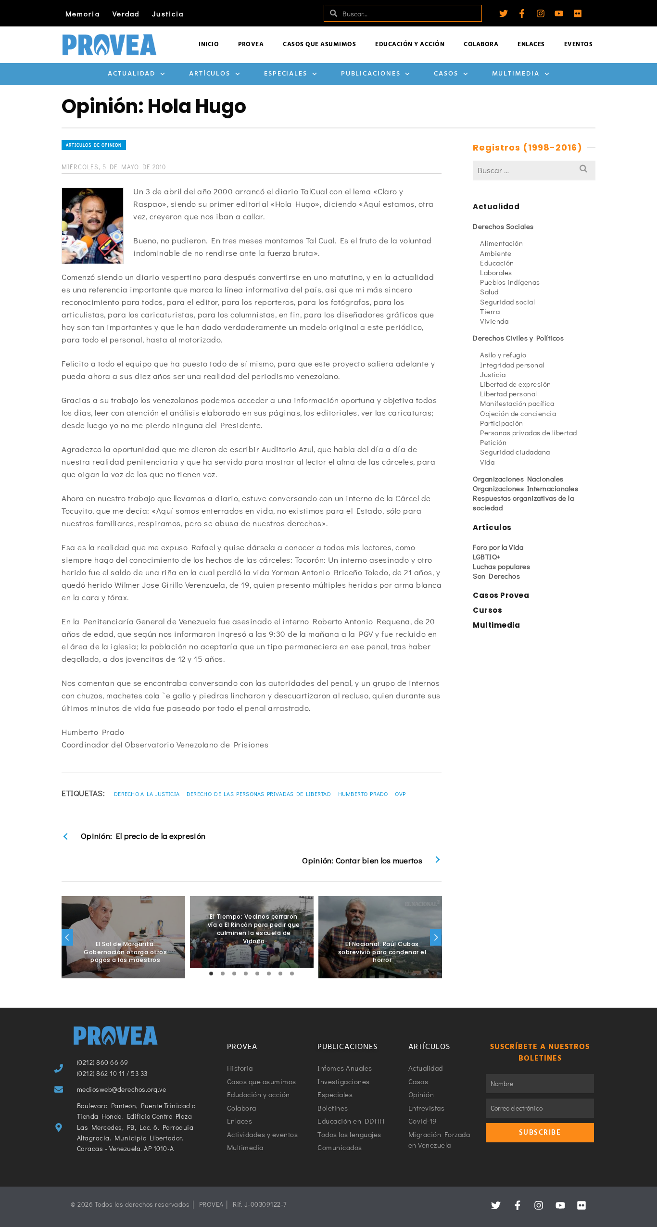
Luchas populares (501, 566)
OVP (400, 793)
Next (436, 937)
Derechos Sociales (503, 226)
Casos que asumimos (319, 44)
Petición (493, 442)
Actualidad (131, 73)
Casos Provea (501, 595)
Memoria (82, 13)
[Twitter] (503, 13)
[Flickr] (577, 13)
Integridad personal (512, 364)
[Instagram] (540, 13)
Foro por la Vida (498, 547)
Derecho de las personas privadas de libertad (259, 793)
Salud (489, 291)
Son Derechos (496, 576)
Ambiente (495, 253)
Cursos (487, 610)
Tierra (490, 311)
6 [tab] (269, 973)
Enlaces (531, 44)
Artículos (209, 73)
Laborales (496, 272)
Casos (446, 73)
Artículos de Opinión (94, 145)
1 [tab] (211, 973)
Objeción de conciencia (518, 413)
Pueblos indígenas (510, 282)
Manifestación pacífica (517, 403)
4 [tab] (246, 973)
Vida (487, 462)
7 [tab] (280, 973)
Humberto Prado (363, 793)
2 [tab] (222, 973)
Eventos (578, 44)
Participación (501, 423)
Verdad (126, 13)
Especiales (285, 73)
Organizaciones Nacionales (518, 478)
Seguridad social (507, 301)
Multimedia (516, 73)
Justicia (168, 13)
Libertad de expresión (515, 384)
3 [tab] (234, 973)
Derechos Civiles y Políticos (518, 337)
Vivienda (494, 321)
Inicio (209, 44)
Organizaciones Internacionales (525, 488)
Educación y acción (409, 44)
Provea (251, 44)
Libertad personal (508, 393)
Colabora (481, 44)
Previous (67, 937)
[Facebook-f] (522, 13)
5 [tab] (257, 973)
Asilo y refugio (503, 354)
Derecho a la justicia (146, 793)
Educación (497, 262)
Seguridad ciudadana (515, 451)
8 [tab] (292, 973)
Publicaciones (371, 73)
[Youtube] (559, 13)
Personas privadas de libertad (528, 432)
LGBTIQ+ (487, 556)
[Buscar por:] (534, 170)
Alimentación (501, 243)
